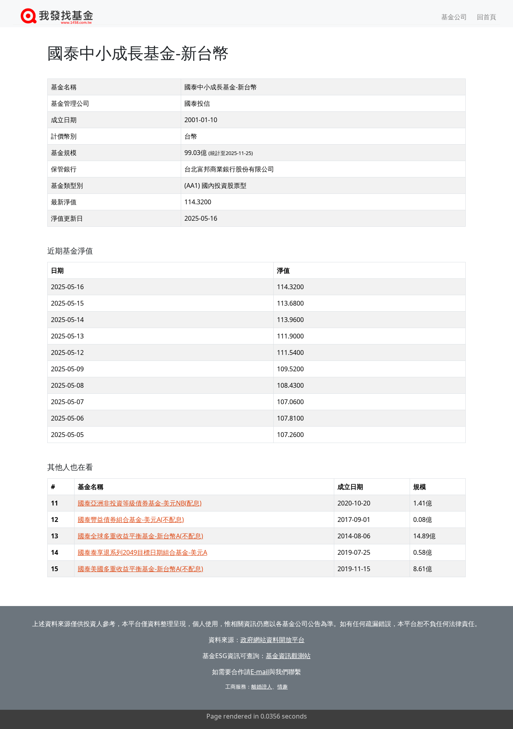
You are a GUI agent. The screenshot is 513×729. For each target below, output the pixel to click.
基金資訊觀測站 (288, 655)
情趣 (282, 686)
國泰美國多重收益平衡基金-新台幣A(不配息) (140, 568)
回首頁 (486, 16)
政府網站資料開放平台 (272, 639)
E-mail (259, 671)
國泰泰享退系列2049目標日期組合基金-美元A (142, 552)
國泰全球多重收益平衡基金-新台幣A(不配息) (140, 536)
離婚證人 (261, 686)
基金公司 (454, 16)
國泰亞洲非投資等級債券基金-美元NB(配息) (140, 503)
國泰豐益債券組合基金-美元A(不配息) (131, 519)
